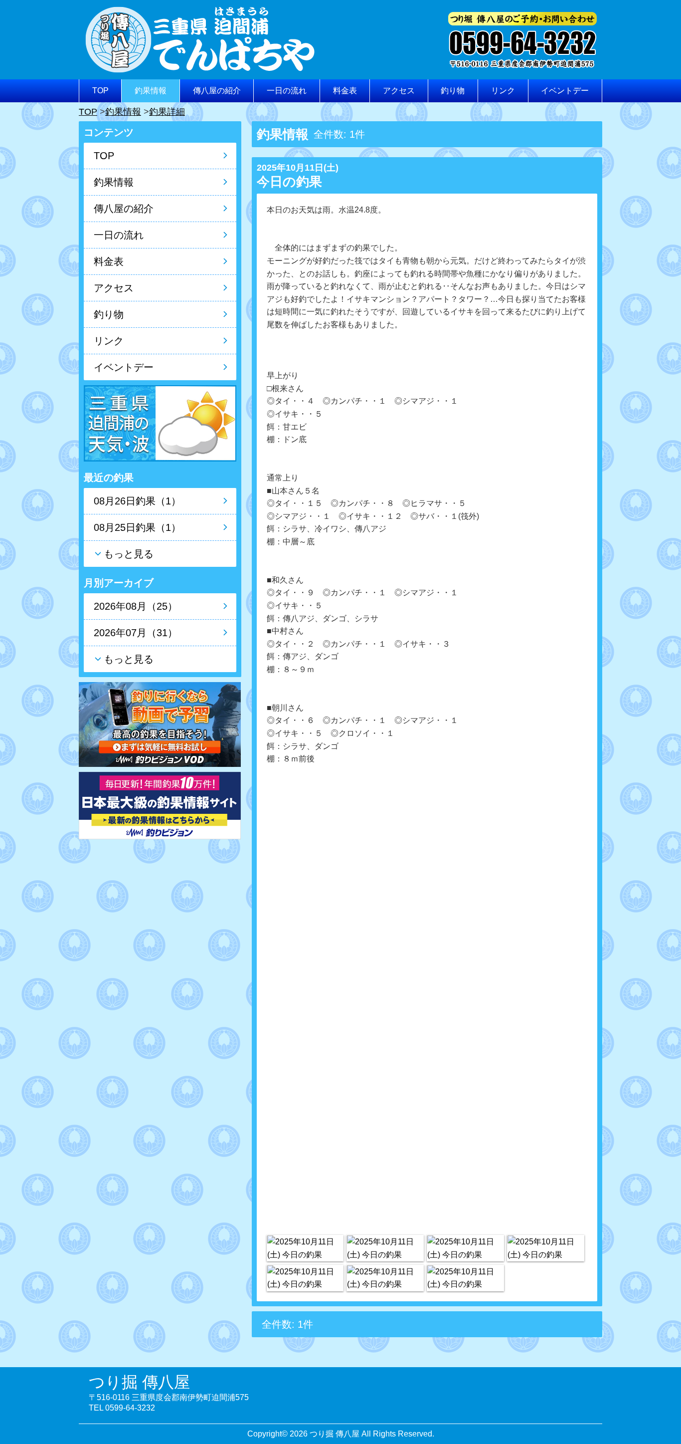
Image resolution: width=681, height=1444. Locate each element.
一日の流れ (287, 90)
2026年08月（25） (135, 606)
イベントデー (565, 90)
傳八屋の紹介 (217, 90)
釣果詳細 (167, 112)
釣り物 (453, 90)
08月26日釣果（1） (137, 500)
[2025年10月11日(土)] (305, 1248)
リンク (503, 90)
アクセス (399, 90)
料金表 (345, 90)
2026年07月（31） (135, 632)
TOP (100, 90)
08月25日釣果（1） (137, 527)
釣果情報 (151, 90)
